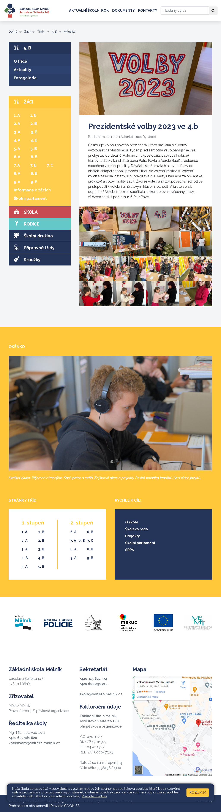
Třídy (40, 31)
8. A (17, 173)
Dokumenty (123, 10)
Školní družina (38, 235)
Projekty (132, 536)
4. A (17, 140)
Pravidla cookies (94, 796)
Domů (13, 31)
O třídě (20, 61)
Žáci (27, 31)
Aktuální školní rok (89, 10)
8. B (34, 173)
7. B (33, 165)
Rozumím (197, 792)
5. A (17, 148)
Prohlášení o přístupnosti (28, 806)
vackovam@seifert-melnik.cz (34, 743)
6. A (17, 156)
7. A (17, 165)
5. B (54, 31)
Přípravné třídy (39, 247)
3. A (17, 132)
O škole (131, 522)
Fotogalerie (25, 78)
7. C (50, 165)
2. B (33, 123)
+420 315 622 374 (93, 679)
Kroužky (32, 259)
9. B (34, 182)
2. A (17, 123)
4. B (34, 140)
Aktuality (69, 31)
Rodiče (31, 224)
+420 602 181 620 (23, 738)
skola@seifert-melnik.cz (100, 694)
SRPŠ (129, 550)
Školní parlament (30, 198)
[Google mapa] (172, 726)
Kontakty (147, 10)
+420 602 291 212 (93, 684)
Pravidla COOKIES (65, 806)
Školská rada (136, 529)
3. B (34, 132)
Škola (30, 212)
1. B (33, 115)
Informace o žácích (32, 190)
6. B (34, 156)
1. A (17, 115)
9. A (17, 182)
